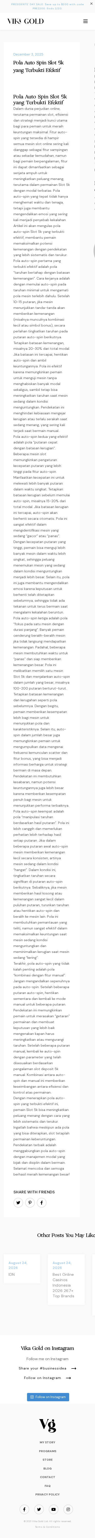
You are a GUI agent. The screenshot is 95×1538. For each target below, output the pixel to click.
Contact (47, 1477)
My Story (47, 1442)
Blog (47, 1468)
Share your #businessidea (42, 1368)
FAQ (48, 1486)
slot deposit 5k (46, 1069)
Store (48, 1460)
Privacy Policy (47, 1494)
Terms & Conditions (47, 1527)
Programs (47, 1451)
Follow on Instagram (42, 1378)
